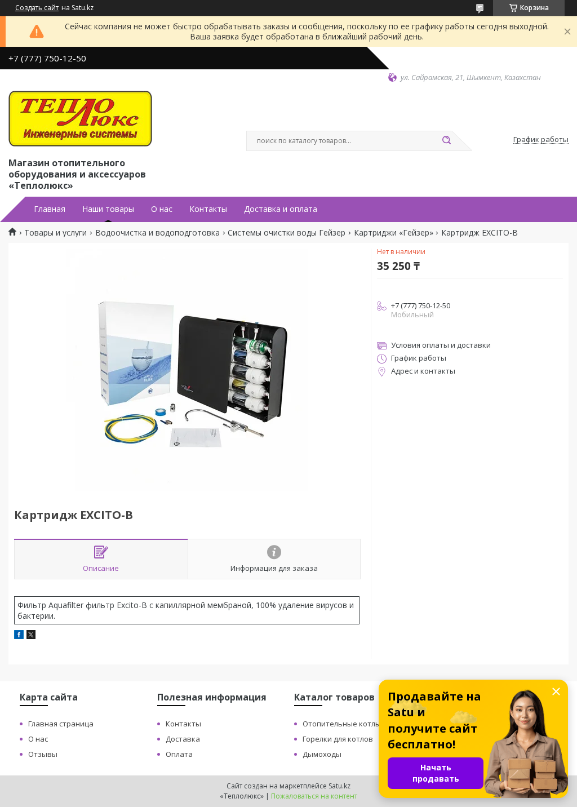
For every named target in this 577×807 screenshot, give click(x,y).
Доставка (183, 739)
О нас (161, 209)
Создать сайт (37, 8)
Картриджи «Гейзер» (393, 233)
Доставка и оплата (280, 209)
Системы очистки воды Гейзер (286, 233)
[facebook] (19, 636)
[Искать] (446, 141)
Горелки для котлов (338, 739)
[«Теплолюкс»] (80, 119)
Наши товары (108, 209)
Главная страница (61, 724)
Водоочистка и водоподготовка (157, 233)
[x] (30, 636)
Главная (49, 209)
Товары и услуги (55, 233)
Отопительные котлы (342, 724)
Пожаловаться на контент (314, 796)
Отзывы (42, 754)
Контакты (208, 209)
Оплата (179, 754)
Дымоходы (322, 754)
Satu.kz (339, 786)
